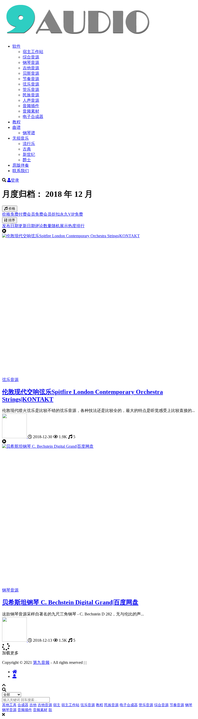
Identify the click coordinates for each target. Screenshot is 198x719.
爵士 (27, 160)
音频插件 (31, 106)
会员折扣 (51, 214)
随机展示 (60, 226)
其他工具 (9, 705)
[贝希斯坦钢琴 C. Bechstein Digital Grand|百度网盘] (48, 446)
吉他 (33, 705)
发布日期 (10, 226)
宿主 (56, 705)
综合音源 (31, 57)
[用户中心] (14, 676)
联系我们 (20, 170)
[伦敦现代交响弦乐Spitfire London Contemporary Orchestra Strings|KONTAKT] (71, 236)
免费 (14, 214)
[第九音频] (15, 437)
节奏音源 (31, 79)
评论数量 (43, 226)
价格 (11, 208)
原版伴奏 (20, 165)
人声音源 (31, 100)
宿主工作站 (33, 51)
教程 (16, 122)
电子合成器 (33, 116)
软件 (16, 46)
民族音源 (31, 95)
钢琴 (188, 705)
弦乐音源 (31, 84)
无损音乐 (20, 138)
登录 (15, 180)
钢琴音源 (31, 62)
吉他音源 (31, 68)
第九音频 (41, 662)
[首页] (14, 672)
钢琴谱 (29, 133)
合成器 (23, 705)
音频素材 (31, 111)
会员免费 (35, 214)
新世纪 (29, 154)
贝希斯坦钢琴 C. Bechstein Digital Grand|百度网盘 (70, 602)
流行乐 (29, 143)
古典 (27, 149)
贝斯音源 (31, 73)
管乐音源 (31, 89)
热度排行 (76, 226)
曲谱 (16, 127)
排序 (11, 220)
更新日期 (27, 226)
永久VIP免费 (71, 214)
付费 (23, 214)
